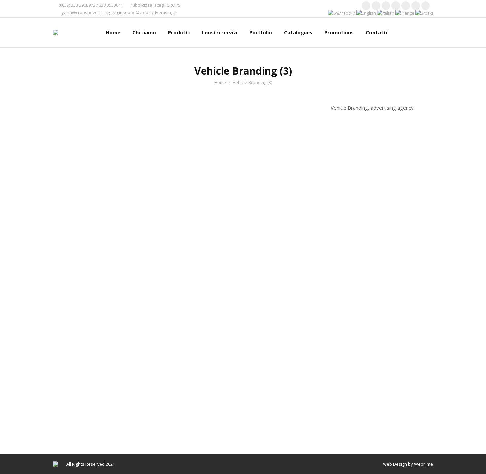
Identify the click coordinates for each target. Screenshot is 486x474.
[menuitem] (113, 32)
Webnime (423, 464)
